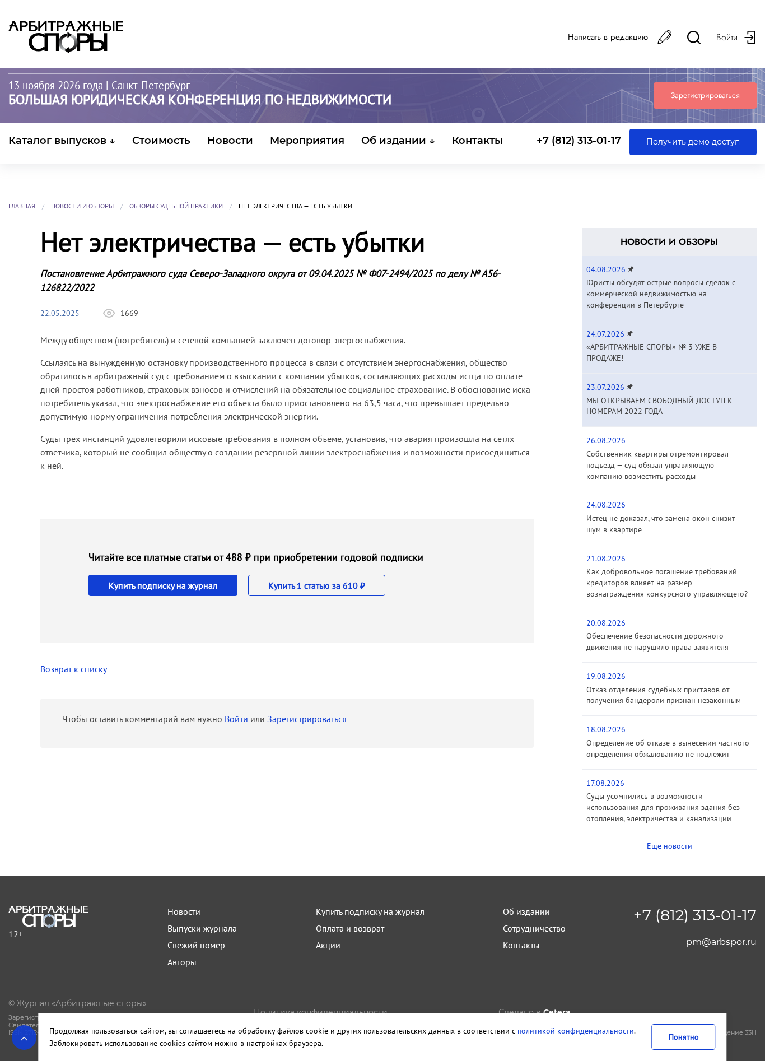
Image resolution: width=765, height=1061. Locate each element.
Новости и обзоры (82, 206)
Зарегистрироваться (705, 95)
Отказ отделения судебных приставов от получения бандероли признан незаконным (663, 695)
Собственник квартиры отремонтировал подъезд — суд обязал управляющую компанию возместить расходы (657, 465)
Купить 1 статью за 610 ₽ (316, 585)
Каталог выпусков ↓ (61, 140)
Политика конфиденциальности (321, 1012)
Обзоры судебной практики (176, 206)
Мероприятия (307, 140)
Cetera (557, 1012)
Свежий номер (196, 945)
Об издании (526, 911)
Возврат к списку (73, 668)
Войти (236, 718)
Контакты (477, 140)
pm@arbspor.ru (721, 942)
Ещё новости (669, 846)
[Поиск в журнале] (694, 37)
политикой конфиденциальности (575, 1030)
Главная (21, 206)
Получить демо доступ (693, 142)
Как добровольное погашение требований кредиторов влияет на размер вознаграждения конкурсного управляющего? (667, 582)
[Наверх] (24, 1037)
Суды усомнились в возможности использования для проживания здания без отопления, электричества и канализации (663, 807)
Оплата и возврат (350, 928)
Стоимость (161, 140)
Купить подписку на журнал (163, 585)
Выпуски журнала (202, 928)
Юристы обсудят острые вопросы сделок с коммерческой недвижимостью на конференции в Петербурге (660, 293)
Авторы (182, 961)
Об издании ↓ (398, 140)
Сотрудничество (534, 928)
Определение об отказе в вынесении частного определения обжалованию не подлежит (667, 748)
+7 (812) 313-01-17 (579, 140)
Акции (328, 945)
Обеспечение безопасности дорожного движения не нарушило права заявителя (657, 641)
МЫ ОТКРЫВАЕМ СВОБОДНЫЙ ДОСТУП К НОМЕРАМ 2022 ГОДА (659, 406)
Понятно (684, 1036)
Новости (230, 140)
